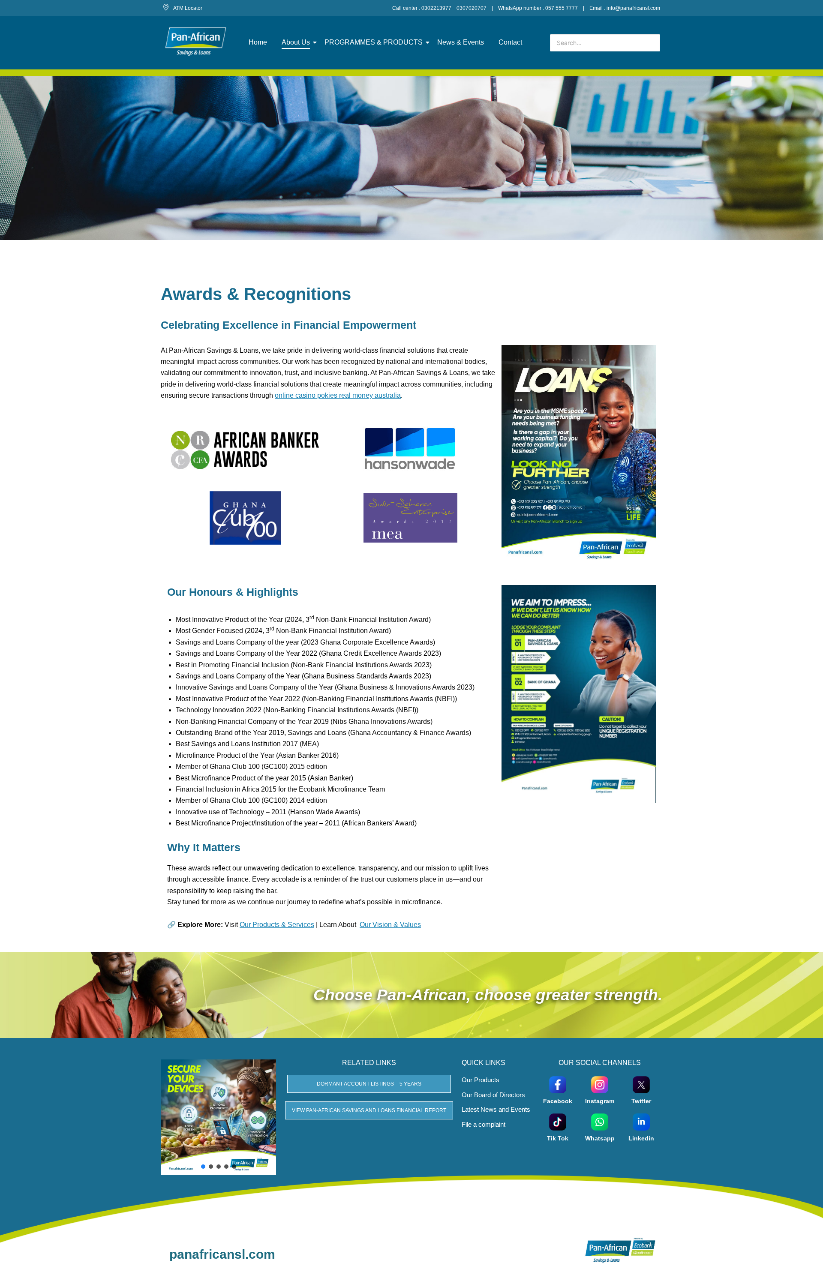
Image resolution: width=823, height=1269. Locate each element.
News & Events (460, 42)
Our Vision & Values (390, 924)
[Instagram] (599, 1084)
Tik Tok (557, 1138)
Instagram (599, 1101)
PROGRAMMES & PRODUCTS (373, 42)
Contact (510, 42)
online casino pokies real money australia (338, 395)
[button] (203, 1166)
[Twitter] (641, 1084)
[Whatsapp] (599, 1121)
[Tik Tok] (557, 1121)
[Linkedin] (641, 1121)
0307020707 (472, 8)
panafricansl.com (222, 1254)
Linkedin (641, 1138)
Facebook (557, 1101)
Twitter (641, 1101)
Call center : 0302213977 (421, 8)
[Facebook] (557, 1084)
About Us (296, 42)
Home (258, 42)
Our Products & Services (277, 924)
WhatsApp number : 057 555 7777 (538, 8)
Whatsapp (600, 1138)
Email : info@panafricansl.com (624, 8)
